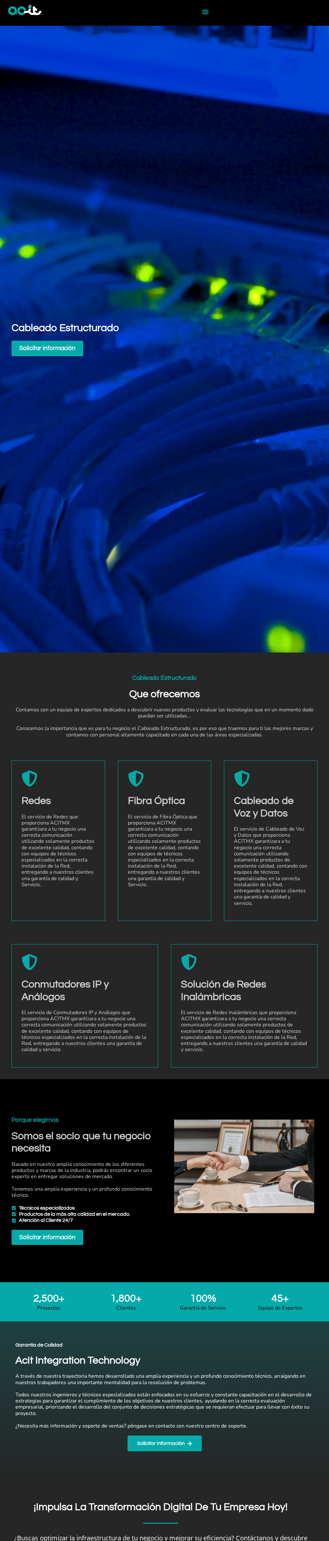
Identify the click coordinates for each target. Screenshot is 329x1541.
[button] (205, 11)
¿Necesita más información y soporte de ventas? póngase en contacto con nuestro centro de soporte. (131, 1425)
